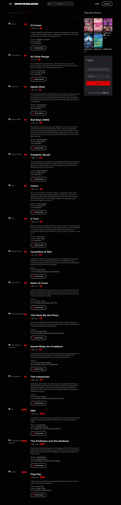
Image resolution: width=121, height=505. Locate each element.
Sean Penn (37, 43)
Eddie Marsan (38, 461)
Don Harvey (38, 272)
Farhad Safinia (41, 457)
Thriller (43, 488)
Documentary (40, 362)
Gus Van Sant (41, 425)
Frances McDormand (41, 333)
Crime (38, 73)
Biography (39, 427)
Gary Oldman (45, 303)
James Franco (56, 429)
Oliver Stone (41, 237)
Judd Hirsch (53, 333)
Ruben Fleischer (42, 171)
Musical (48, 362)
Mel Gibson (56, 461)
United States (46, 490)
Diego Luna (38, 429)
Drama (38, 41)
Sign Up (105, 93)
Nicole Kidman (51, 398)
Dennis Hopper (42, 204)
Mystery (43, 396)
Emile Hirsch (47, 429)
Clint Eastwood (42, 105)
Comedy (39, 331)
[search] (49, 4)
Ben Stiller (37, 364)
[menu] (11, 4)
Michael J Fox (47, 272)
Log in (98, 83)
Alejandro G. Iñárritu (43, 39)
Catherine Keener (40, 398)
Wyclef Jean (54, 364)
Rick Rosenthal (42, 140)
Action (38, 173)
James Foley (41, 71)
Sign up (107, 4)
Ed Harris (37, 303)
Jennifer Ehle (48, 461)
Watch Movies (39, 48)
